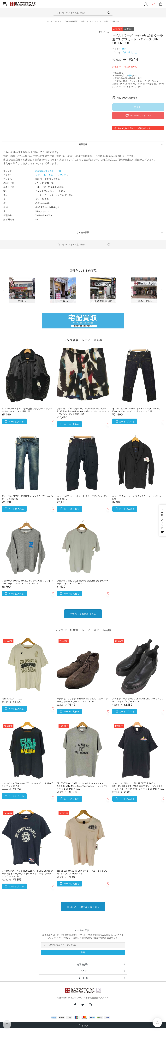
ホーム (49, 21)
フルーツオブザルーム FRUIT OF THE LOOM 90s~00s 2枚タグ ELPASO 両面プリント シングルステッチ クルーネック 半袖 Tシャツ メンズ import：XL (138, 786)
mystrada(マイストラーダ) (48, 171)
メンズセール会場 (66, 630)
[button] (157, 1022)
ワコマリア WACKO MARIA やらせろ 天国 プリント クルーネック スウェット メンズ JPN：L (27, 582)
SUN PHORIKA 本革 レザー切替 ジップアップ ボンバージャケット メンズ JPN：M (27, 410)
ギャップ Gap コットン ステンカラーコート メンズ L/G (136, 497)
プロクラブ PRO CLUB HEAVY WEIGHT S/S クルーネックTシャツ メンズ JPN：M (82, 582)
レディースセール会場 (96, 630)
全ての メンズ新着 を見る (83, 614)
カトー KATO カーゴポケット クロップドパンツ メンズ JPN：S (82, 497)
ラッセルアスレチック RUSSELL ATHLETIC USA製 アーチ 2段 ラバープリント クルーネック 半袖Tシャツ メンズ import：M (27, 873)
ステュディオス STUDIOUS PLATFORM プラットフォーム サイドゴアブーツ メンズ (138, 700)
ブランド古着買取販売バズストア (23, 4)
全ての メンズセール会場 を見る (83, 906)
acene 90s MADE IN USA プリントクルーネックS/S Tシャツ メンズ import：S (82, 872)
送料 (130, 75)
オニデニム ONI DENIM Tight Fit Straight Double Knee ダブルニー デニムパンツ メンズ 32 (136, 410)
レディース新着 (92, 340)
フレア (63, 175)
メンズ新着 (71, 340)
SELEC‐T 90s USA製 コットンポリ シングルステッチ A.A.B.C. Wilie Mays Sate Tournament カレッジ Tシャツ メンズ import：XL (82, 786)
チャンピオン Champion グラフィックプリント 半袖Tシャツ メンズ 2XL (27, 784)
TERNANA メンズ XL (12, 698)
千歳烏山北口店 (129, 52)
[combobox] (83, 13)
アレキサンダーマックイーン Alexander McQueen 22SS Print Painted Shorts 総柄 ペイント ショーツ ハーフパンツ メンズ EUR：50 (83, 411)
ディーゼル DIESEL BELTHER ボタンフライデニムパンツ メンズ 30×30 (27, 497)
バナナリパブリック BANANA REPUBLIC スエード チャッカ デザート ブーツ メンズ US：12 (82, 700)
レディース (40, 175)
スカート (126, 49)
